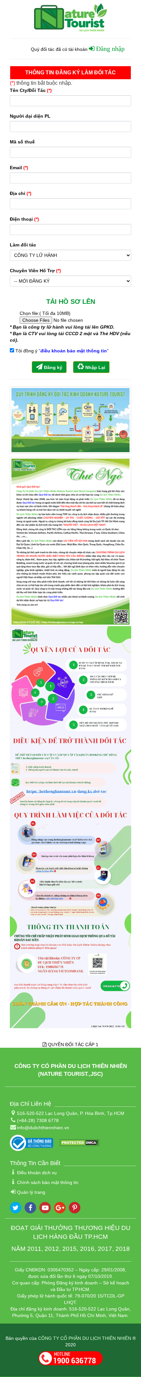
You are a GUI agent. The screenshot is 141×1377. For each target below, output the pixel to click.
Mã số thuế (22, 141)
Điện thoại (24, 219)
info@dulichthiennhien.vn (43, 1127)
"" (74, 350)
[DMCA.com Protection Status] (79, 1142)
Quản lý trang (31, 1192)
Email (19, 167)
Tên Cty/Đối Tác (31, 90)
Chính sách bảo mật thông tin (47, 1182)
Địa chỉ (20, 193)
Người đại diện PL (30, 116)
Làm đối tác (23, 244)
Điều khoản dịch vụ (37, 1172)
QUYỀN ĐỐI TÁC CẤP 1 (72, 1044)
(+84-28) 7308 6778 (38, 1120)
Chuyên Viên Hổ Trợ (35, 270)
